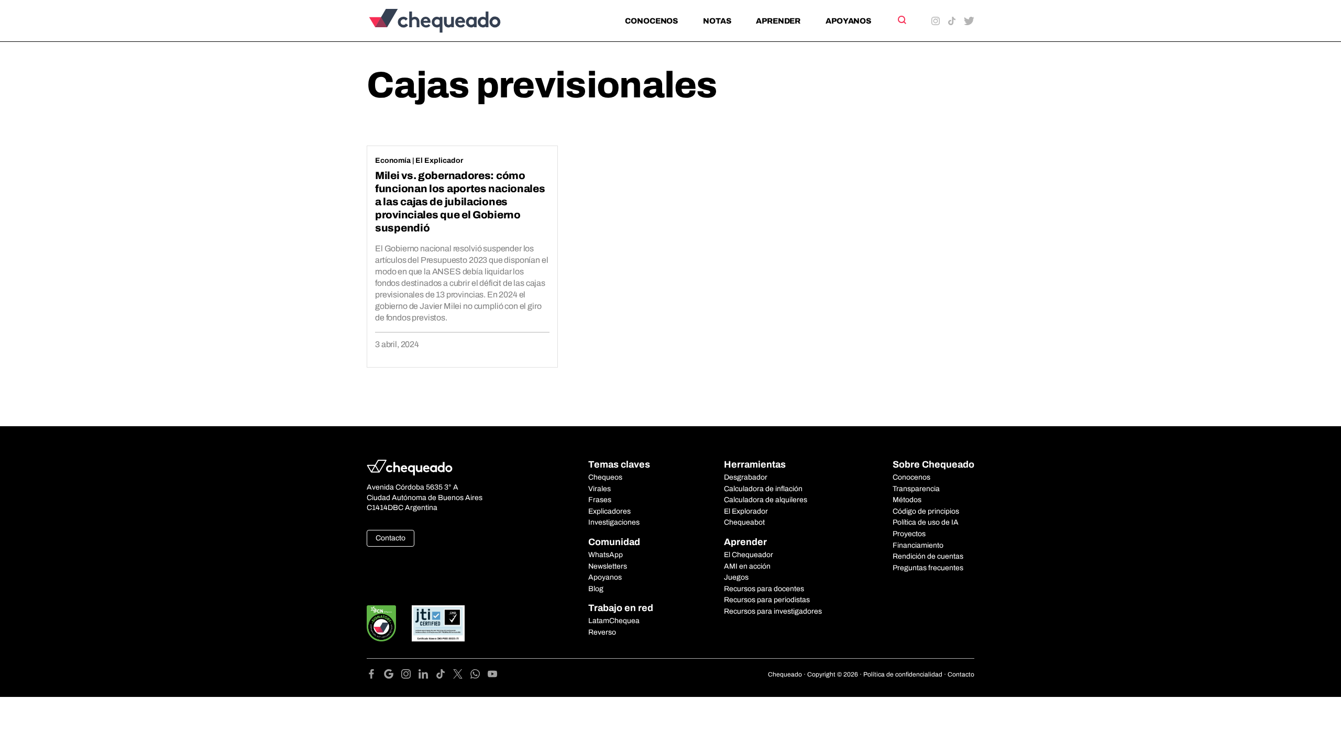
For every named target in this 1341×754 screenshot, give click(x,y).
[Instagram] (410, 675)
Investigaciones (614, 522)
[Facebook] (375, 675)
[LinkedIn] (427, 675)
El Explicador (439, 160)
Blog (595, 589)
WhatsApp (605, 555)
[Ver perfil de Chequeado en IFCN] (381, 623)
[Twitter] (461, 675)
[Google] (392, 675)
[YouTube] (492, 675)
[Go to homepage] (452, 20)
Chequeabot (744, 522)
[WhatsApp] (479, 675)
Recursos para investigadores (773, 611)
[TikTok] (444, 675)
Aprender (778, 21)
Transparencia (916, 489)
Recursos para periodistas (767, 600)
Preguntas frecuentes (928, 568)
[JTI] (438, 623)
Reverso (602, 632)
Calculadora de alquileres (765, 500)
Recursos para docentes (764, 589)
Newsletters (607, 566)
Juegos (736, 577)
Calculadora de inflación (763, 489)
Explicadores (609, 511)
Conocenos (651, 21)
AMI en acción (747, 566)
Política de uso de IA (926, 522)
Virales (599, 489)
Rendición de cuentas (928, 556)
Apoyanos (848, 21)
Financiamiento (918, 545)
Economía (393, 160)
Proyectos (909, 534)
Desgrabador (745, 477)
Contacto (390, 538)
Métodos (907, 500)
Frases (599, 500)
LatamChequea (614, 621)
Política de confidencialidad (902, 674)
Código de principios (926, 511)
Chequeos (605, 477)
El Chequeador (748, 555)
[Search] (901, 20)
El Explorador (746, 511)
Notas (717, 21)
